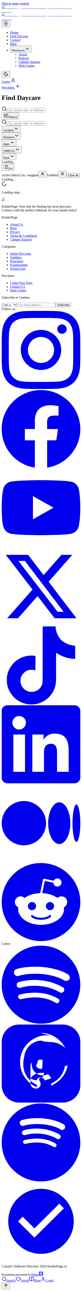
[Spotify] (41, 1022)
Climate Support (21, 239)
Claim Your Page (21, 283)
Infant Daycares (20, 253)
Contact (15, 40)
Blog (13, 43)
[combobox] (26, 110)
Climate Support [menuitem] (29, 62)
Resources (18, 50)
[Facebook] (41, 466)
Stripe (35, 1274)
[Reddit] (41, 940)
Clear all (73, 175)
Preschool (16, 261)
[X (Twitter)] (41, 624)
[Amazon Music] (41, 1180)
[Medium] (41, 861)
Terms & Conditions (23, 235)
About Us (16, 224)
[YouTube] (41, 545)
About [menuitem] (23, 54)
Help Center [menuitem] (27, 65)
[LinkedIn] (41, 782)
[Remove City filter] (42, 174)
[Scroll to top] (6, 1285)
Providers (8, 87)
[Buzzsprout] (41, 1259)
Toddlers (16, 257)
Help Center (18, 290)
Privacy (15, 232)
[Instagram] (41, 388)
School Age (18, 268)
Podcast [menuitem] (24, 58)
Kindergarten (19, 265)
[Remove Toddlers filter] (62, 174)
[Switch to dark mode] (6, 74)
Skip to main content (15, 3)
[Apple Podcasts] (41, 1101)
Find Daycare (19, 36)
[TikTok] (41, 703)
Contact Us (17, 286)
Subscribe (63, 305)
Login (6, 81)
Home (14, 32)
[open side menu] (6, 23)
